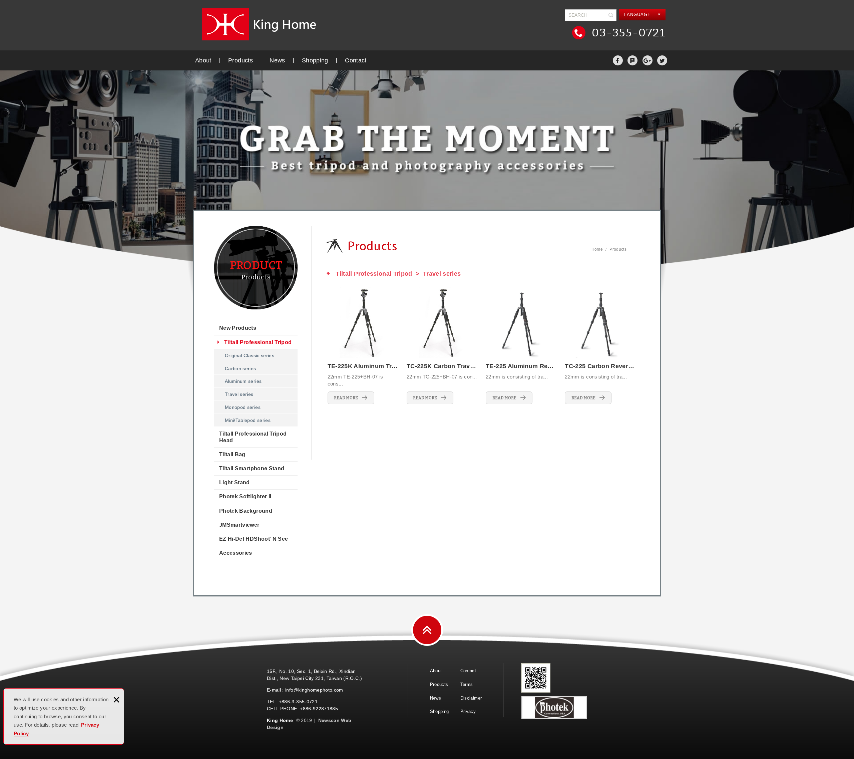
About (203, 60)
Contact (355, 60)
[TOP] (427, 630)
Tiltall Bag (232, 454)
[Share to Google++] (648, 60)
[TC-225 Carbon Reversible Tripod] (600, 345)
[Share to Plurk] (632, 60)
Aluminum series (243, 381)
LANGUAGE (638, 14)
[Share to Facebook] (618, 60)
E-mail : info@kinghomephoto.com (305, 690)
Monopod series (243, 407)
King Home (262, 24)
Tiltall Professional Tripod (258, 342)
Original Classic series (249, 355)
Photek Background (245, 511)
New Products (237, 328)
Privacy (468, 711)
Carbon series (240, 368)
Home (597, 249)
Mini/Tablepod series (248, 420)
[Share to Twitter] (662, 60)
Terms (466, 684)
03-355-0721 (627, 32)
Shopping (315, 60)
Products (240, 60)
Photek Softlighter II (245, 496)
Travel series (239, 394)
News (277, 60)
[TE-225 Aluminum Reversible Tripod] (521, 345)
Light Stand (234, 482)
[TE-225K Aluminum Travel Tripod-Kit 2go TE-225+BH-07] (363, 345)
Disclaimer (471, 698)
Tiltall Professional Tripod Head (253, 437)
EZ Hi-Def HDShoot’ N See (253, 539)
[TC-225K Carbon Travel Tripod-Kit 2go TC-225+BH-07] (442, 345)
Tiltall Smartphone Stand (251, 468)
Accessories (235, 553)
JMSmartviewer (239, 525)
